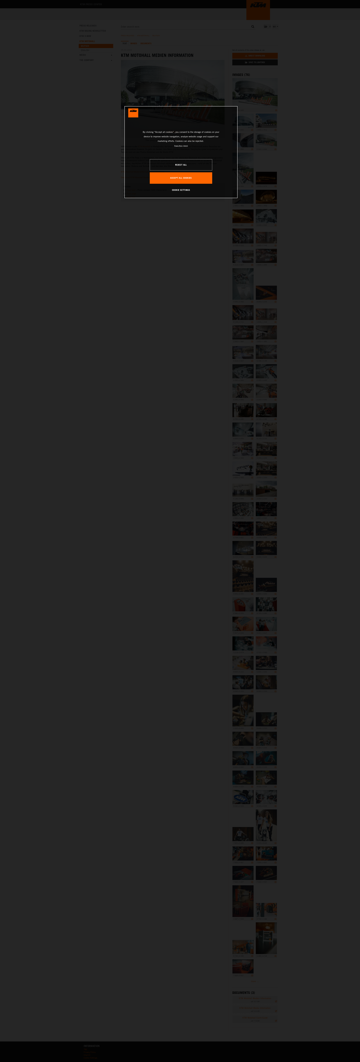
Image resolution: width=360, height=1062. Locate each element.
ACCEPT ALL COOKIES (181, 177)
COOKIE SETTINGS (181, 190)
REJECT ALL (181, 164)
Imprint (185, 146)
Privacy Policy (178, 146)
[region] (181, 152)
